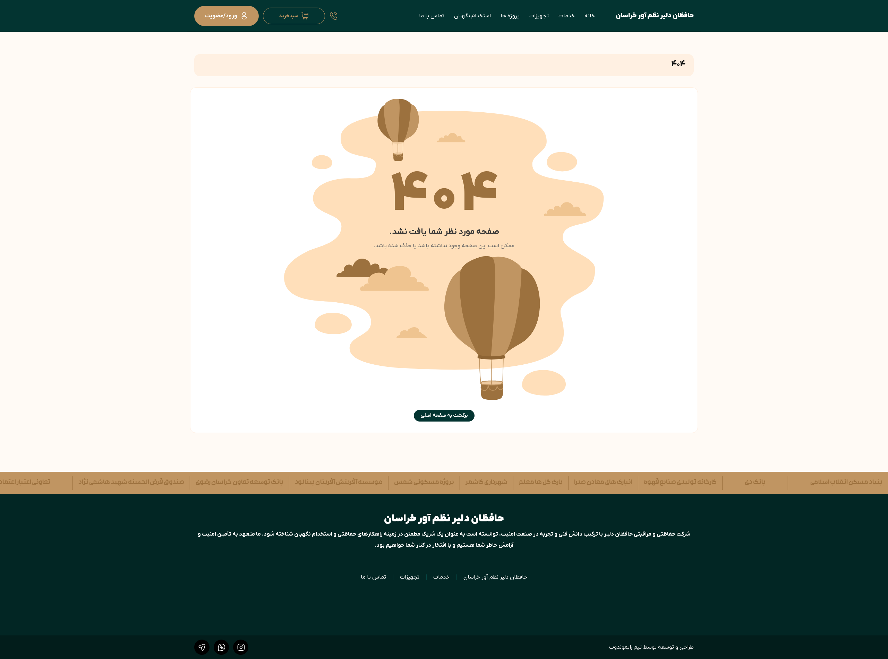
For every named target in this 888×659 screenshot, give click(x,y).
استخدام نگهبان (472, 15)
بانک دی (739, 482)
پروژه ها (510, 15)
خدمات (566, 15)
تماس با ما (431, 15)
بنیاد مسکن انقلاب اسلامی (831, 482)
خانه (589, 15)
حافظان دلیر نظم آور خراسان (655, 16)
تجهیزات (539, 15)
